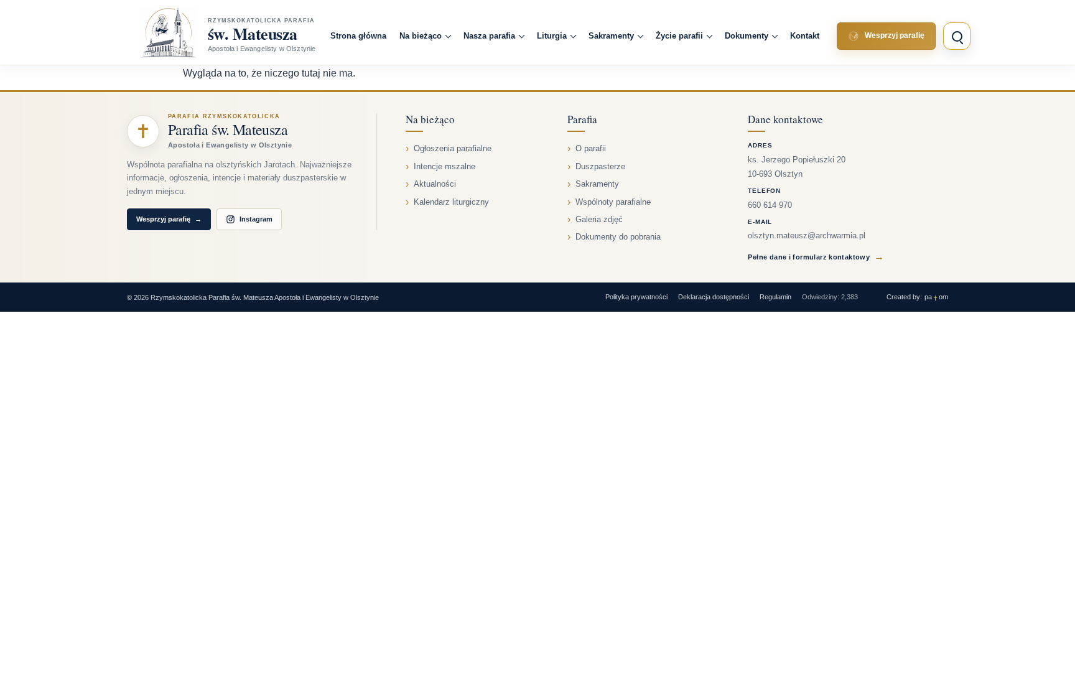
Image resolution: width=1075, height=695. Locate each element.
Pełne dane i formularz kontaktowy (816, 256)
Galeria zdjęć (599, 219)
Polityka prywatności (636, 297)
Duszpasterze (600, 166)
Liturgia (552, 35)
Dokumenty (746, 35)
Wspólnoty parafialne (613, 202)
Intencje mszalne (444, 166)
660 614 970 (770, 205)
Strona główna (358, 35)
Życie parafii (679, 35)
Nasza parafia (489, 35)
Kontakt (804, 35)
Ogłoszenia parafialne (452, 148)
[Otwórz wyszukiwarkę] (956, 36)
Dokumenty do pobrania (618, 237)
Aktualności (435, 184)
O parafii (590, 148)
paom (936, 297)
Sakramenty (611, 35)
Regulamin (775, 297)
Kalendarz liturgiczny (451, 202)
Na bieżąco (420, 35)
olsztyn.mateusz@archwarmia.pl (806, 235)
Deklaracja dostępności (713, 297)
